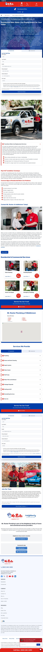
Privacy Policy (16, 86)
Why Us (2, 596)
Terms (11, 86)
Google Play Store (22, 551)
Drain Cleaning (8, 272)
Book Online (21, 5)
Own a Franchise (4, 598)
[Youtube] (10, 576)
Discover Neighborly (20, 538)
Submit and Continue (21, 91)
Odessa (23, 317)
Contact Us (3, 593)
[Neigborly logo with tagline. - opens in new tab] (31, 516)
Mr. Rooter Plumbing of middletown (19, 41)
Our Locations (4, 613)
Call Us (27, 5)
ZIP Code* (4, 78)
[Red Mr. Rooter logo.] (15, 516)
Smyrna (23, 319)
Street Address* (5, 73)
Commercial (32, 50)
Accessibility (18, 638)
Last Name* (4, 59)
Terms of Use (4, 638)
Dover (9, 320)
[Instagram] (7, 576)
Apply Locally (4, 601)
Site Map (3, 615)
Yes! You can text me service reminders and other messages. (14, 83)
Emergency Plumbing (28, 292)
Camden (9, 317)
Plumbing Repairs (27, 272)
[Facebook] (2, 576)
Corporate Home (4, 618)
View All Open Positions (21, 506)
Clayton (9, 319)
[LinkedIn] (15, 576)
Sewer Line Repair (9, 292)
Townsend (24, 320)
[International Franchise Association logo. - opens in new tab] (3, 621)
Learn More (7, 276)
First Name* (4, 54)
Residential (12, 50)
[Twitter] (4, 576)
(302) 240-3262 (7, 567)
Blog (2, 608)
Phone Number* (5, 68)
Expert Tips (3, 610)
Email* (3, 64)
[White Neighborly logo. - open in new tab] (3, 0)
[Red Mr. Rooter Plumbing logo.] (21, 561)
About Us (3, 591)
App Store (22, 548)
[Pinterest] (12, 576)
